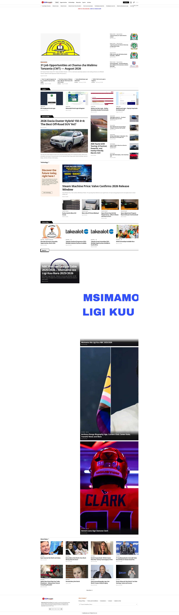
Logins (44, 89)
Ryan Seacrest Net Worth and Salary (50, 558)
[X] (134, 5)
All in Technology (47, 192)
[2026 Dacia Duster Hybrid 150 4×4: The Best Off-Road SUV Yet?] (64, 141)
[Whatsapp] (58, 609)
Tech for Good (65, 182)
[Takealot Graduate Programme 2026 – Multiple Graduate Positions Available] (77, 231)
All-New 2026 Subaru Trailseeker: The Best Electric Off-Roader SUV (119, 136)
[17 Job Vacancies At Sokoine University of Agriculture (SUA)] (134, 46)
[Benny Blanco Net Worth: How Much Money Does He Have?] (77, 548)
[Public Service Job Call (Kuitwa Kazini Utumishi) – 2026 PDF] (134, 55)
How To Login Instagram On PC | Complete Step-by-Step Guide (48, 80)
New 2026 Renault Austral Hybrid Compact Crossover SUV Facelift (117, 127)
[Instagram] (136, 5)
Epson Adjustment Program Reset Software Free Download (129, 214)
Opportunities (44, 61)
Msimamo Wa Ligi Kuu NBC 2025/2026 (96, 342)
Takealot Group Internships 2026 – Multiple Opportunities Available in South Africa (100, 243)
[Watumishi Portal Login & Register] (77, 98)
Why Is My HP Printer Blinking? (90, 213)
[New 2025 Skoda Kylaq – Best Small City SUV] (134, 156)
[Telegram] (137, 5)
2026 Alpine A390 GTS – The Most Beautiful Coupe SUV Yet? (118, 118)
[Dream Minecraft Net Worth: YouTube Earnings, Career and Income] (127, 571)
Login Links (43, 106)
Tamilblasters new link (110, 5)
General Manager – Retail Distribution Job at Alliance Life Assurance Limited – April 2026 (119, 65)
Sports (44, 250)
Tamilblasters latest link (99, 5)
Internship (45, 222)
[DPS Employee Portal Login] (52, 98)
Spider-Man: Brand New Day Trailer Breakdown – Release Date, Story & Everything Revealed (50, 583)
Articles (42, 83)
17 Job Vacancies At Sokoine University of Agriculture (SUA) (119, 45)
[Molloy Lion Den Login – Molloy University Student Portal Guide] (102, 98)
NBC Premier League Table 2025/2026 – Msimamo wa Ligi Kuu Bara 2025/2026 (59, 269)
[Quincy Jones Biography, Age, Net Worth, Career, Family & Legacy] (102, 571)
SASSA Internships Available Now (125, 241)
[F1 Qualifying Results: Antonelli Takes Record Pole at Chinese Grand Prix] (127, 548)
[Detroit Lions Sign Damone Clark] (109, 488)
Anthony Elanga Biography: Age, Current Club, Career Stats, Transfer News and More (105, 435)
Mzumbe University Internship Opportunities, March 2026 (49, 242)
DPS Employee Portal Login (48, 108)
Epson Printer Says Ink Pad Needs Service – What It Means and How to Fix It (109, 214)
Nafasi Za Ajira (56, 5)
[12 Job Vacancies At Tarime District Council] (134, 36)
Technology (44, 162)
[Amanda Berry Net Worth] (77, 571)
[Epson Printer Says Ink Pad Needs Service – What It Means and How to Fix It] (110, 204)
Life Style (83, 432)
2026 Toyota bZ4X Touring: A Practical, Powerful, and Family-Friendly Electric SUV (99, 148)
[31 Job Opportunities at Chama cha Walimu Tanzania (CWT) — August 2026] (60, 47)
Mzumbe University (49, 239)
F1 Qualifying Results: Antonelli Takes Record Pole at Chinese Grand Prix (126, 558)
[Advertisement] (89, 20)
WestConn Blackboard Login (122, 5)
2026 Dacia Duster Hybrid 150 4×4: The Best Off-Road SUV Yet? (63, 122)
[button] (131, 2)
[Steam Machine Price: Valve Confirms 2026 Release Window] (77, 173)
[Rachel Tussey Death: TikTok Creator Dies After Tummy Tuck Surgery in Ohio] (102, 548)
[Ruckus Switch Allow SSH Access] (71, 204)
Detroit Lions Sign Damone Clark (94, 531)
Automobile (46, 116)
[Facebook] (133, 5)
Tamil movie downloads (88, 5)
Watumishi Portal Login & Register (75, 108)
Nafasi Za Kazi (63, 5)
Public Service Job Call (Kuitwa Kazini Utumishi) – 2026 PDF (118, 55)
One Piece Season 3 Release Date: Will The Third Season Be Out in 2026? (65, 80)
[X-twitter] (55, 609)
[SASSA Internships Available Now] (127, 231)
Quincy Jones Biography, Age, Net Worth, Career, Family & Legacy (100, 582)
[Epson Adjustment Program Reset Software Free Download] (129, 204)
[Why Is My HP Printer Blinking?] (90, 204)
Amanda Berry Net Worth (73, 581)
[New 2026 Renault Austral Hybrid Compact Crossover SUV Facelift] (134, 128)
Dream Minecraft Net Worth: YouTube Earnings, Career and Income (126, 582)
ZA (71, 239)
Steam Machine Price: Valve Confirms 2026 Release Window (95, 187)
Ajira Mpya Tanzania (46, 5)
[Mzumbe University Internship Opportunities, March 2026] (52, 231)
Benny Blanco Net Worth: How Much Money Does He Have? (76, 558)
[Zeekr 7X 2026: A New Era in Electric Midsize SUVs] (134, 146)
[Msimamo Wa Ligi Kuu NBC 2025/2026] (109, 299)
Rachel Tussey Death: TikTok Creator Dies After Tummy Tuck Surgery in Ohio (102, 558)
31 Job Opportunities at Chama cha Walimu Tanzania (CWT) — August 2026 (69, 66)
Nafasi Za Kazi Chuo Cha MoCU (75, 5)
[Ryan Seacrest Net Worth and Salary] (52, 548)
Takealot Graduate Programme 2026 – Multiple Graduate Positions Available (76, 242)
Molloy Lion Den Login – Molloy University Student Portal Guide (99, 109)
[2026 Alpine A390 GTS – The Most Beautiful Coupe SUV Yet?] (134, 118)
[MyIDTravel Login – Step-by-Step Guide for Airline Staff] (127, 98)
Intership (42, 239)
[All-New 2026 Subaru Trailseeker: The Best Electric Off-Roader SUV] (134, 137)
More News (44, 539)
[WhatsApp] (133, 6)
